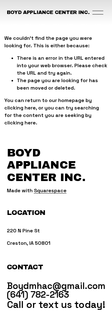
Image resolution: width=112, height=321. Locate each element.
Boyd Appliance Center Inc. (48, 12)
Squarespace (50, 190)
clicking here (20, 108)
